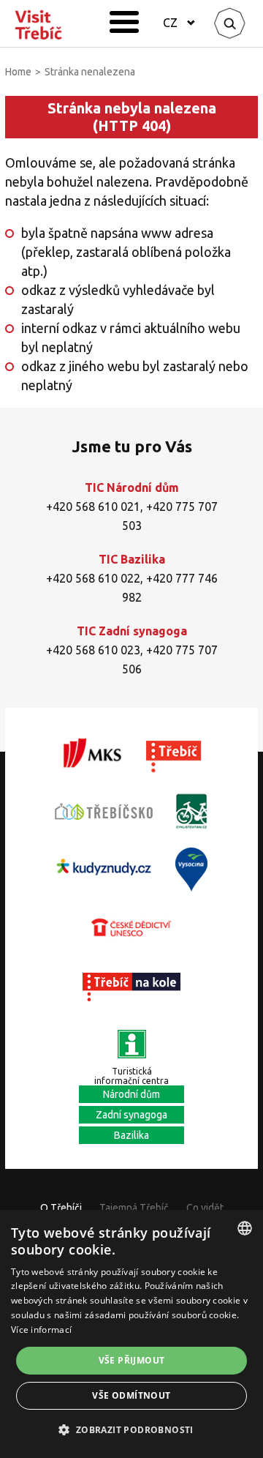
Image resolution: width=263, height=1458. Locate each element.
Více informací (41, 1329)
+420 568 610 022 (93, 578)
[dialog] (131, 1334)
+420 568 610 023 (93, 650)
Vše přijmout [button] (132, 1360)
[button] (131, 1430)
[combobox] (244, 1228)
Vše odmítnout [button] (131, 1395)
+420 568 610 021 (93, 506)
